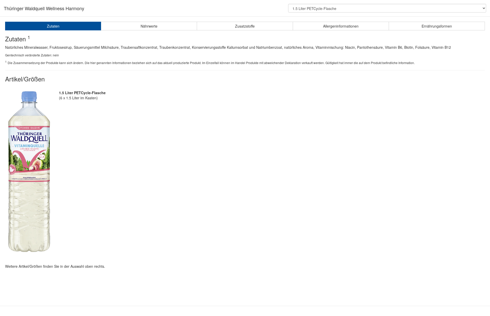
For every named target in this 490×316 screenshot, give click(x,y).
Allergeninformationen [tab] (341, 26)
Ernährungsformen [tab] (437, 26)
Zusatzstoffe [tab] (245, 26)
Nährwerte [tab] (149, 26)
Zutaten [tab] (53, 26)
